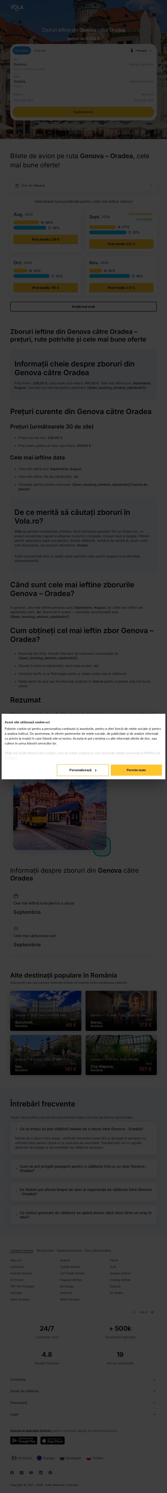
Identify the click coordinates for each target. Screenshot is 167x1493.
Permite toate (136, 770)
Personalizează (80, 770)
